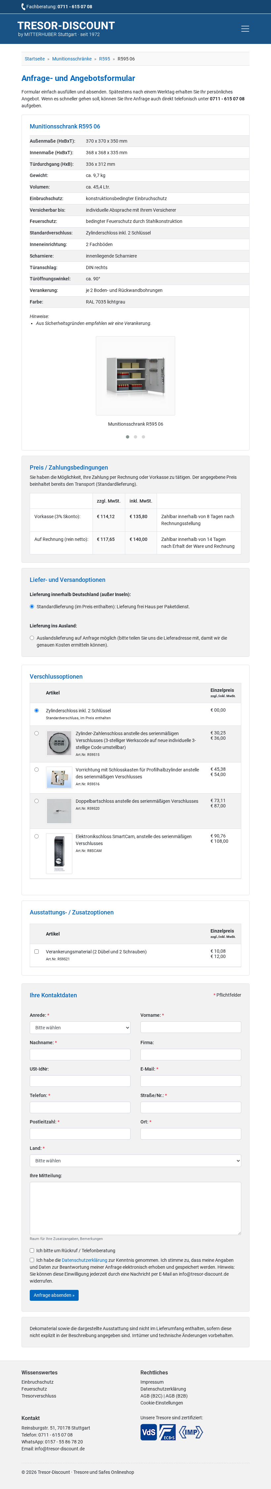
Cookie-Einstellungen (161, 1402)
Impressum (152, 1382)
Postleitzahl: (44, 1121)
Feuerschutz (34, 1389)
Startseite (35, 58)
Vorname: (152, 1015)
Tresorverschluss (38, 1396)
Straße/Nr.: (153, 1095)
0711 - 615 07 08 (75, 6)
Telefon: (40, 1095)
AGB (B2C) (151, 1396)
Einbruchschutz (37, 1382)
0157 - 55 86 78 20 (64, 1441)
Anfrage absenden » (54, 1295)
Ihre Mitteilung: (46, 1175)
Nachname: (43, 1042)
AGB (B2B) (177, 1396)
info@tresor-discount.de (60, 1448)
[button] (128, 437)
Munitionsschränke (72, 58)
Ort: (145, 1121)
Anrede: (39, 1015)
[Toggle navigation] (245, 28)
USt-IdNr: (39, 1069)
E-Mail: (149, 1069)
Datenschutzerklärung (84, 1260)
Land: (37, 1148)
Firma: (147, 1042)
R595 (104, 58)
